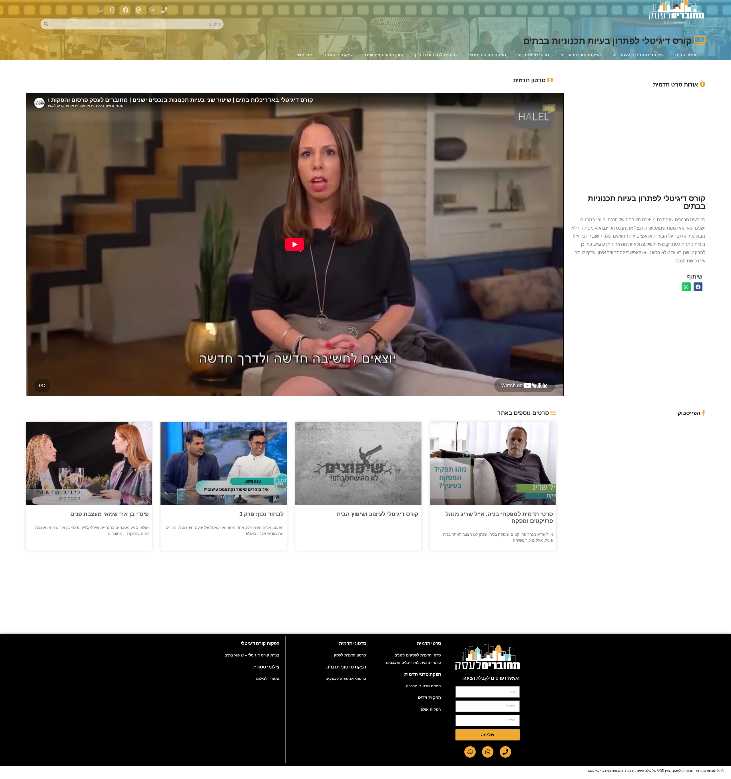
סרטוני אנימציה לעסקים (346, 678)
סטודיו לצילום (267, 678)
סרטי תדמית (537, 54)
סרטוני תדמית (352, 643)
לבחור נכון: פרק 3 (261, 514)
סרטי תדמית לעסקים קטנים (417, 655)
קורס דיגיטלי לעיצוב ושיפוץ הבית (377, 514)
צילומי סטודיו (266, 666)
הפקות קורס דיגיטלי (260, 643)
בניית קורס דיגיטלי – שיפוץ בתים (251, 655)
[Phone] (505, 752)
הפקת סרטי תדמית (422, 674)
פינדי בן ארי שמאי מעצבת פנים (109, 514)
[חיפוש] (46, 24)
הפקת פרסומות (338, 54)
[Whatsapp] (487, 752)
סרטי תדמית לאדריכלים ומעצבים (413, 662)
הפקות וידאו (429, 697)
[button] (698, 287)
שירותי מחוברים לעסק (641, 54)
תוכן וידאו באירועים (384, 54)
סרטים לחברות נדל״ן (436, 54)
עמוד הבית (685, 54)
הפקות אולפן (430, 709)
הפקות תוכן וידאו (584, 54)
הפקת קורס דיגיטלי (487, 54)
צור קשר (303, 54)
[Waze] (470, 752)
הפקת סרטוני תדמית (346, 666)
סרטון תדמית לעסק (350, 655)
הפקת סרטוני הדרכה (423, 686)
